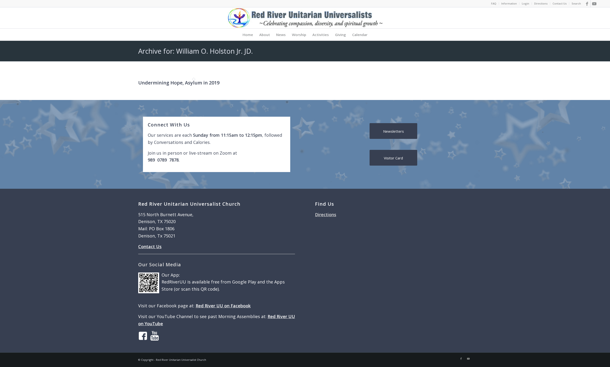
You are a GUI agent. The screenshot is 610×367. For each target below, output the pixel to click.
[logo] (305, 17)
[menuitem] (494, 3)
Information (509, 3)
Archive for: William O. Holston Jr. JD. (195, 51)
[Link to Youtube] (594, 3)
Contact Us (560, 3)
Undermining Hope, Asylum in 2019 (178, 82)
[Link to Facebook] (587, 3)
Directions (541, 3)
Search (576, 3)
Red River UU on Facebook (223, 306)
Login (525, 3)
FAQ (493, 3)
